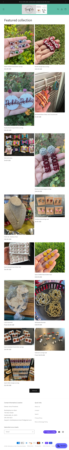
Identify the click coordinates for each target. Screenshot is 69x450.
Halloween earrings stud (41, 352)
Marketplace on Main (12, 446)
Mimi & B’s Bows (8, 158)
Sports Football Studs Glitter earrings (13, 66)
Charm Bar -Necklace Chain (11, 237)
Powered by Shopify (21, 446)
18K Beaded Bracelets (40, 322)
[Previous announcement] (3, 2)
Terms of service (46, 446)
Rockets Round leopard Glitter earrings (13, 128)
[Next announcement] (65, 2)
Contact (37, 410)
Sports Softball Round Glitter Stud (43, 274)
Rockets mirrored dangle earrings (43, 189)
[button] (3, 9)
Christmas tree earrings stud (42, 219)
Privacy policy (38, 446)
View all (34, 390)
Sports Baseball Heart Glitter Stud (12, 267)
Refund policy (30, 446)
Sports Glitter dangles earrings (11, 383)
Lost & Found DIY (8, 322)
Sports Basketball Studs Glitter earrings (14, 347)
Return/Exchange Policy (41, 422)
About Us (37, 406)
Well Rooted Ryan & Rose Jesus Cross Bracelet (46, 114)
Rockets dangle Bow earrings (42, 66)
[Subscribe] (32, 432)
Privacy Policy (38, 418)
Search (37, 414)
